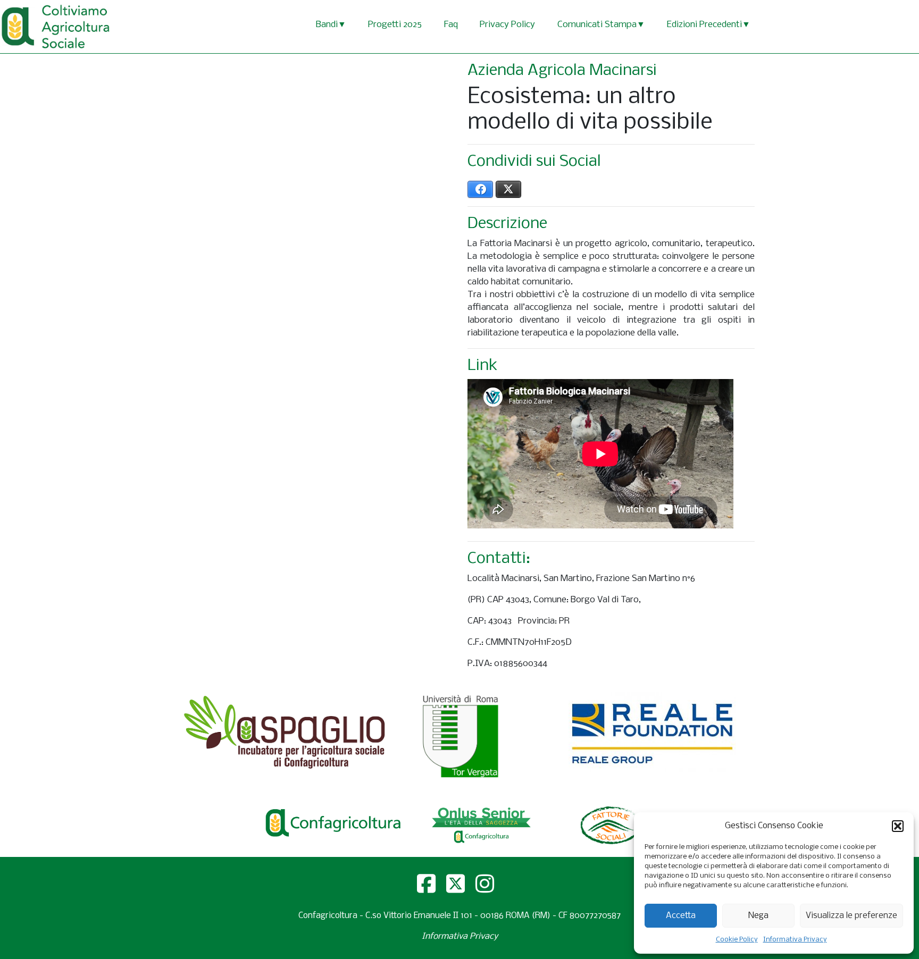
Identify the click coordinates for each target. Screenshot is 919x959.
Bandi (327, 25)
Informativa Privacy (795, 939)
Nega (758, 915)
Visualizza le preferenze (851, 915)
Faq (451, 25)
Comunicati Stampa (597, 25)
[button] (897, 826)
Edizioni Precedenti (704, 25)
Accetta (681, 915)
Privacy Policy (507, 25)
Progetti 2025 (395, 25)
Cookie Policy (737, 939)
